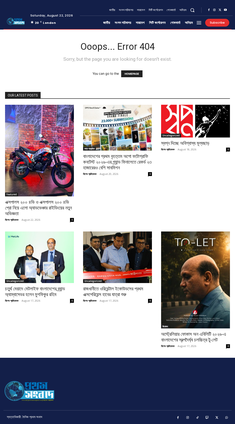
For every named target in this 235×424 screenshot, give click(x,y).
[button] (192, 10)
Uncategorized (171, 135)
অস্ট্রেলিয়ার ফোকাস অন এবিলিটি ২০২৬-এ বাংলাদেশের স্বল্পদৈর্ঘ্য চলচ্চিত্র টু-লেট (193, 337)
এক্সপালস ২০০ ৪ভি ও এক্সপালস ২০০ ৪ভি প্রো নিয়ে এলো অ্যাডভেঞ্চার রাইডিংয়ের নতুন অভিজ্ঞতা (38, 207)
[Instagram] (214, 10)
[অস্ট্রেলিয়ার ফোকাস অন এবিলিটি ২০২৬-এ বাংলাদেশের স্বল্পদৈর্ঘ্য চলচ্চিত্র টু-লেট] (195, 279)
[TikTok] (197, 417)
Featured (11, 194)
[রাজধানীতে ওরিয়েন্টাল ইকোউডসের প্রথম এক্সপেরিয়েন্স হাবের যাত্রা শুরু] (117, 257)
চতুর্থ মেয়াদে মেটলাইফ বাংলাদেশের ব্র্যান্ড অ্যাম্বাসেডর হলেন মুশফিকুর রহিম (35, 291)
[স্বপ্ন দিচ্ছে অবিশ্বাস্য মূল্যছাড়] (195, 121)
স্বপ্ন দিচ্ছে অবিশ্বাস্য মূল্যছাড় (185, 143)
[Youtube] (225, 10)
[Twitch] (207, 417)
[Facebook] (209, 10)
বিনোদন (165, 326)
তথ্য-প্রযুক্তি (89, 148)
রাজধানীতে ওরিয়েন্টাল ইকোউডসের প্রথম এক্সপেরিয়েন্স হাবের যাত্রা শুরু (113, 291)
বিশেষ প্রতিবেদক (11, 219)
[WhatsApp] (227, 417)
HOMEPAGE (132, 73)
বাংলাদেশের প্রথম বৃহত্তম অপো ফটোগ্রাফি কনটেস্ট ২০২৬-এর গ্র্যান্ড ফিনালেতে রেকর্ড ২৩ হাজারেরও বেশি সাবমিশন (117, 162)
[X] (220, 10)
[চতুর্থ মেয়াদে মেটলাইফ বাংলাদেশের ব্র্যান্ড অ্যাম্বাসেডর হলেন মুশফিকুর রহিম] (39, 257)
